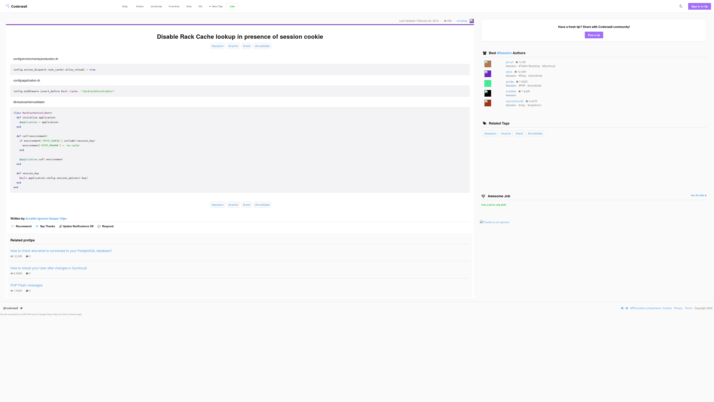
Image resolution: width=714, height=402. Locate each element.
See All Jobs (698, 195)
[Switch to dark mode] (681, 6)
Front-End (174, 6)
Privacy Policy (52, 314)
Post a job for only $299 (493, 204)
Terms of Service (69, 314)
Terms (688, 308)
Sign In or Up (699, 6)
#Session (505, 52)
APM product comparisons (645, 308)
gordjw (510, 81)
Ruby (125, 6)
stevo (509, 72)
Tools (189, 6)
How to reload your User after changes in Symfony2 (48, 267)
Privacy (678, 308)
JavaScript (156, 6)
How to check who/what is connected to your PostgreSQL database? (61, 250)
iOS (200, 6)
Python (140, 6)
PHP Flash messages (26, 285)
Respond (107, 226)
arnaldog (462, 21)
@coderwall (11, 308)
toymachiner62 (514, 101)
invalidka (511, 91)
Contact (667, 308)
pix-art (509, 62)
